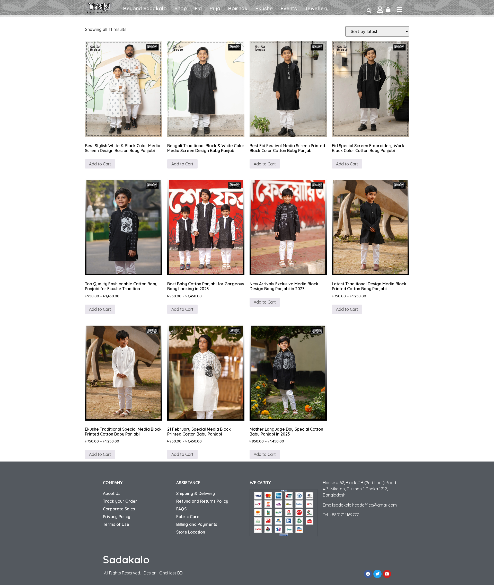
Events (288, 8)
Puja (214, 8)
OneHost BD (171, 572)
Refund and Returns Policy (202, 501)
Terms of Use (116, 524)
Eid (198, 8)
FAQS (181, 508)
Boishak (238, 8)
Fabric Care (187, 516)
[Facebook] (368, 574)
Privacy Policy (116, 516)
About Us (111, 493)
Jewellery (317, 8)
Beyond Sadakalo (145, 8)
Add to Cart (100, 163)
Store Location (190, 532)
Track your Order (120, 501)
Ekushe (264, 8)
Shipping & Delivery (195, 493)
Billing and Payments (196, 524)
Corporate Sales (119, 508)
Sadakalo (126, 559)
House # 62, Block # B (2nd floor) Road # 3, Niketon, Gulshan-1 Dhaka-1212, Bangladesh (359, 489)
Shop (180, 8)
